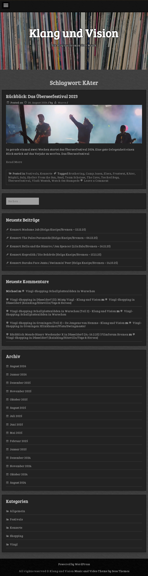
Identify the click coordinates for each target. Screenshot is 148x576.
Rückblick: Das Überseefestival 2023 (42, 96)
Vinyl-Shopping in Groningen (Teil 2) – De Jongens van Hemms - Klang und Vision (67, 323)
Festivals (32, 173)
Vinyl (14, 544)
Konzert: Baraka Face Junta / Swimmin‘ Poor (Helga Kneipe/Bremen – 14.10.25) (64, 263)
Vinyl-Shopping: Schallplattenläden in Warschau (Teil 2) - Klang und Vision (63, 311)
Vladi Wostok (41, 180)
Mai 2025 (16, 433)
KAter (130, 173)
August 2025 (18, 408)
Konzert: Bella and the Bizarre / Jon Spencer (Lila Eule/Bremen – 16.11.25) (60, 246)
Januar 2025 (18, 449)
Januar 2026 (18, 374)
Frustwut (119, 173)
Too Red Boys (110, 177)
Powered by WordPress (74, 564)
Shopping (16, 536)
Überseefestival (19, 180)
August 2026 (18, 366)
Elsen (107, 173)
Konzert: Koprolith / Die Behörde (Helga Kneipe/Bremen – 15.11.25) (55, 254)
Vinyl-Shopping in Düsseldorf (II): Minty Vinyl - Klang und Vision (55, 299)
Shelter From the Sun (41, 177)
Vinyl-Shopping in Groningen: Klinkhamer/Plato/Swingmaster (74, 324)
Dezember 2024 (20, 458)
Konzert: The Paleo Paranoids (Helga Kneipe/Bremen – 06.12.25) (54, 238)
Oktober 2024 (19, 474)
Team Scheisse (75, 177)
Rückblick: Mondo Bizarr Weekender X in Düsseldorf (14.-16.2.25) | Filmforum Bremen (69, 334)
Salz (23, 177)
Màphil (13, 177)
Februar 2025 (19, 441)
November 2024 (20, 466)
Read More (14, 162)
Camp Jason (94, 173)
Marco (62, 102)
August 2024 (18, 482)
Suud (60, 177)
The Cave (93, 177)
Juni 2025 (16, 424)
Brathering (76, 173)
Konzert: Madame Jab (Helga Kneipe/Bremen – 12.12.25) (48, 229)
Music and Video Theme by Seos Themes (101, 571)
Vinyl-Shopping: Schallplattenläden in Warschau (60, 291)
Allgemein (17, 511)
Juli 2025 (16, 416)
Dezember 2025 (20, 383)
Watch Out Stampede (65, 180)
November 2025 (20, 391)
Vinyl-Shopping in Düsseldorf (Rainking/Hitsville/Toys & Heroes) (70, 301)
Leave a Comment (95, 180)
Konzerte (46, 173)
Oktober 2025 (19, 399)
